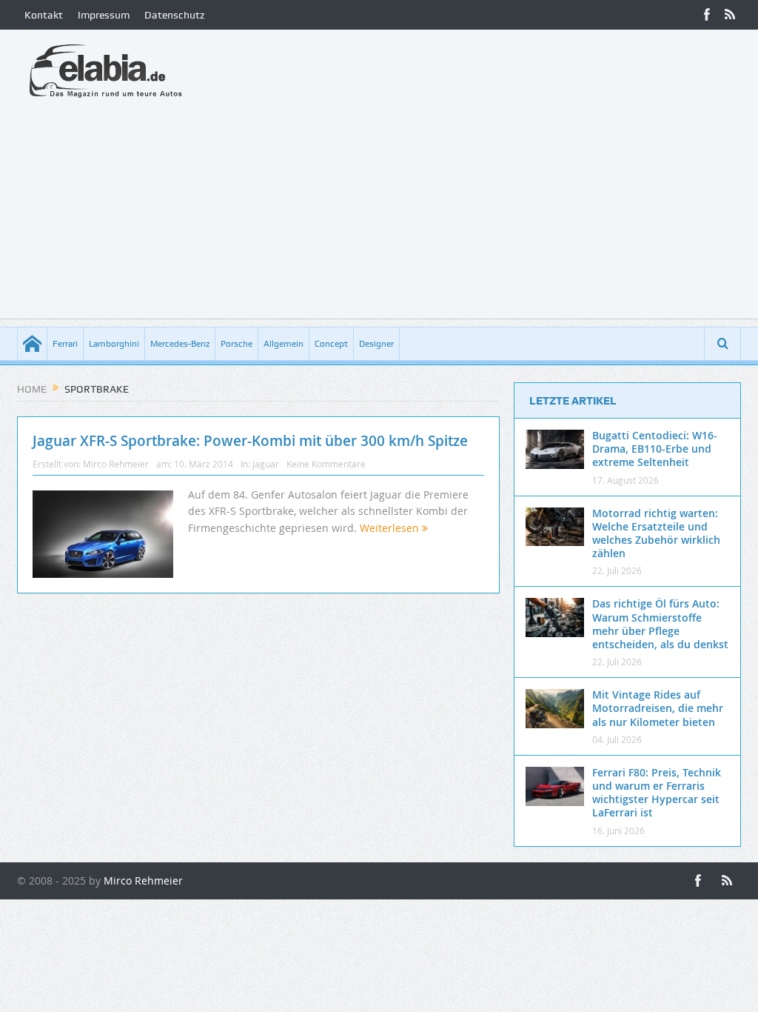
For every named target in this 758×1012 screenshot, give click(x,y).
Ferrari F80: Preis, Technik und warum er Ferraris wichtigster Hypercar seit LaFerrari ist (656, 792)
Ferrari (65, 344)
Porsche (236, 344)
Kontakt (43, 15)
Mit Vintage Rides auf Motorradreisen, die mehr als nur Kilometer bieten (657, 708)
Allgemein (283, 344)
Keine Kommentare (326, 464)
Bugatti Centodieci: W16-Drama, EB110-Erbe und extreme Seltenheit (654, 448)
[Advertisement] (379, 215)
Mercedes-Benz (179, 344)
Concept (331, 344)
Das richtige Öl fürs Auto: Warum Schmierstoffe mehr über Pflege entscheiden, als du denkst (660, 623)
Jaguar (265, 464)
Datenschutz (174, 15)
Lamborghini (114, 344)
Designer (376, 344)
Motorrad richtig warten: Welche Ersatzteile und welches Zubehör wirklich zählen (656, 533)
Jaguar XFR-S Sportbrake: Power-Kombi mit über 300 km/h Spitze (250, 440)
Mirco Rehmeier (116, 464)
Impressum (104, 15)
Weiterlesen (391, 528)
